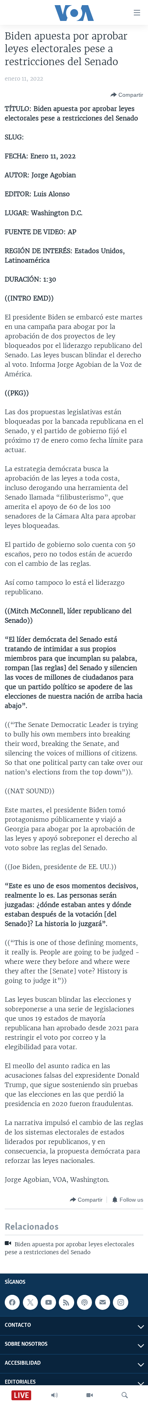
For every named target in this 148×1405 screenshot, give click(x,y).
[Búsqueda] (125, 1395)
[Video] (89, 1395)
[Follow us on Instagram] (120, 1302)
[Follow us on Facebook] (12, 1302)
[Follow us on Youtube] (48, 1302)
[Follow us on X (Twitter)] (30, 1302)
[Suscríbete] (102, 1302)
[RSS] (66, 1302)
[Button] (127, 95)
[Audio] (54, 1395)
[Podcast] (84, 1302)
